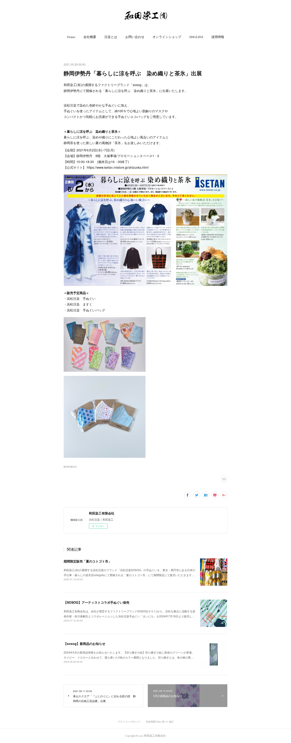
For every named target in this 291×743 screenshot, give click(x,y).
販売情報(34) (70, 466)
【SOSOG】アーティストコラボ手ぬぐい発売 (96, 602)
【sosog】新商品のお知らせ (84, 643)
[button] (71, 37)
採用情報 (217, 37)
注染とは (110, 37)
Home (71, 37)
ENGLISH (196, 37)
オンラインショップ (167, 37)
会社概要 (89, 37)
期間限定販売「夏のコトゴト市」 (87, 561)
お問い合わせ (134, 37)
